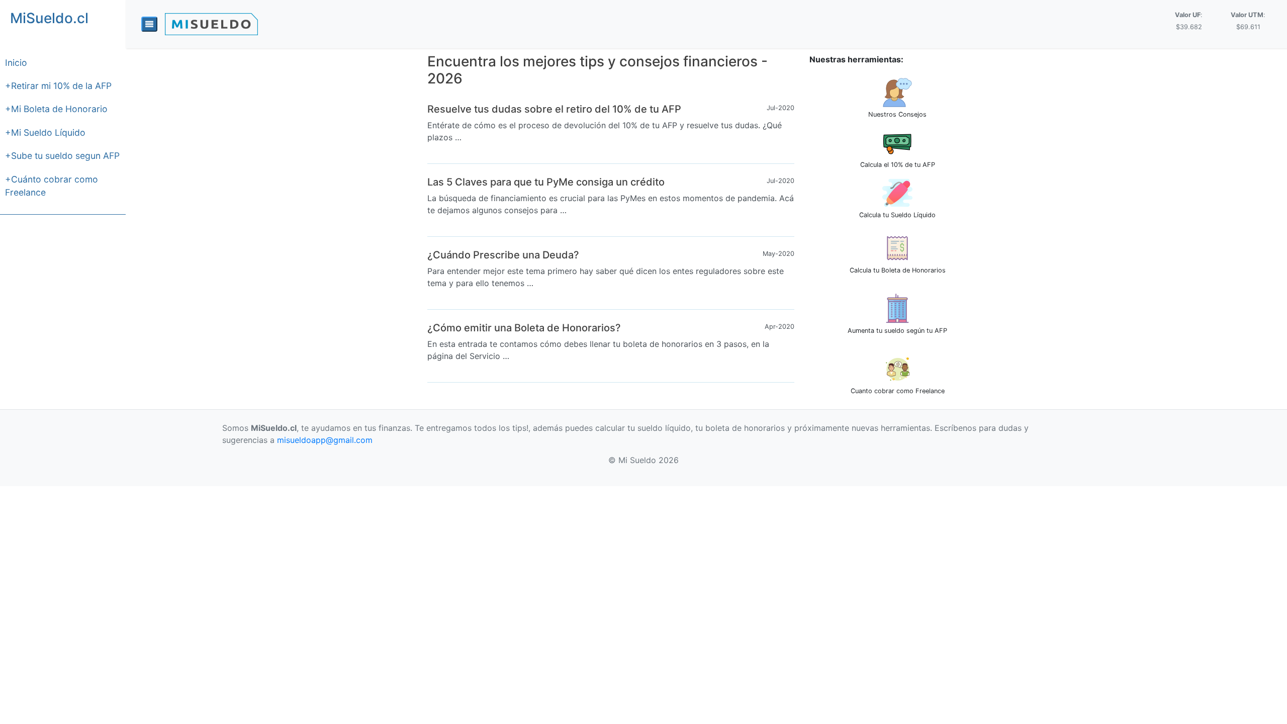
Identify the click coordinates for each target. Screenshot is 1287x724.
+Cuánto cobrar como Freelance (51, 186)
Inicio (16, 62)
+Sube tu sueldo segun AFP (62, 155)
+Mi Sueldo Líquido (45, 132)
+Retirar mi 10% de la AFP (58, 85)
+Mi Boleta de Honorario (56, 109)
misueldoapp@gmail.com (325, 440)
